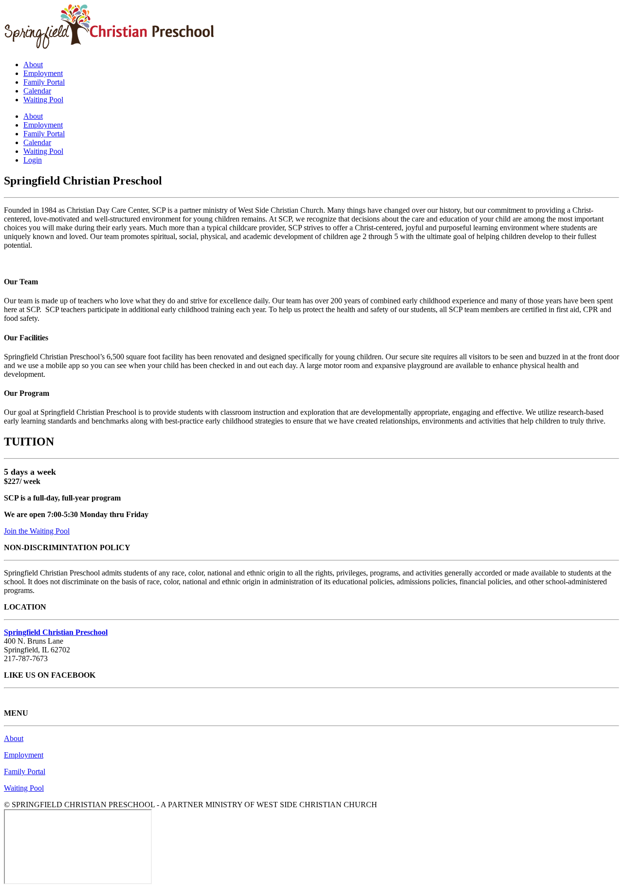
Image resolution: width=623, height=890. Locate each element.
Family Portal (44, 82)
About (33, 64)
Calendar (37, 91)
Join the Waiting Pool (37, 531)
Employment (43, 73)
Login (32, 160)
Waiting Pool (43, 99)
